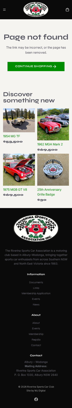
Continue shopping (33, 66)
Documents (36, 282)
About (36, 323)
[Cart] (67, 9)
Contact (36, 345)
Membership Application (36, 293)
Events (36, 299)
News (36, 304)
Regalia (36, 339)
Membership (36, 334)
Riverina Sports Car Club (40, 386)
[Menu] (4, 9)
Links (36, 287)
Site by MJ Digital (36, 390)
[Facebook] (36, 399)
